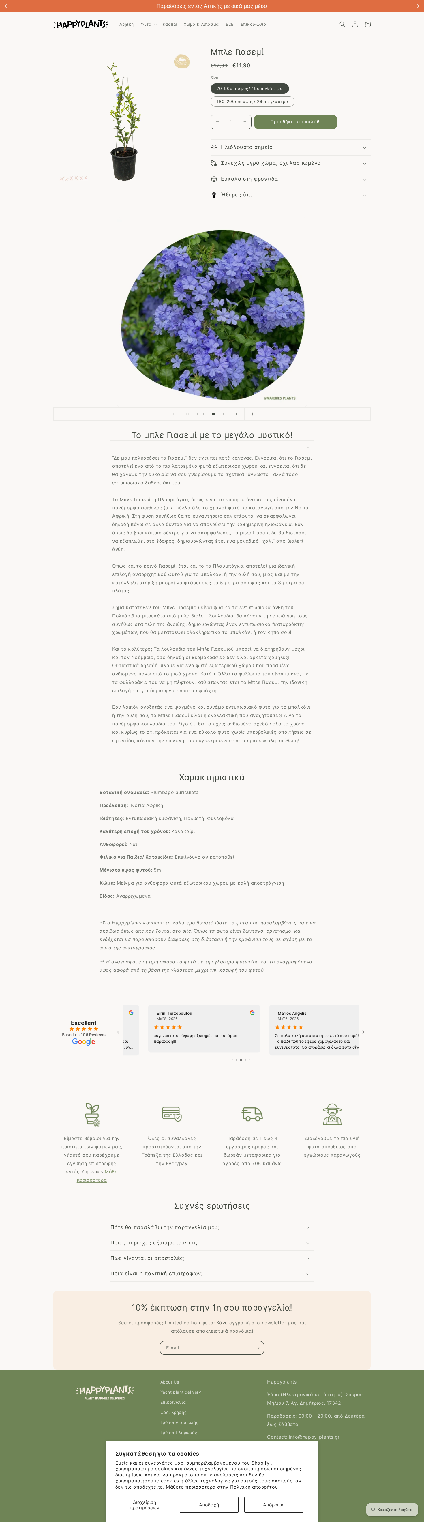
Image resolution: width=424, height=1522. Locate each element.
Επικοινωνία (173, 1402)
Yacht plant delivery (180, 1392)
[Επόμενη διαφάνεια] (236, 414)
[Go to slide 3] (236, 1060)
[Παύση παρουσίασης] (250, 414)
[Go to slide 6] (249, 1059)
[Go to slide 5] (245, 1060)
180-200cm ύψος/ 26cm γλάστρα (252, 101)
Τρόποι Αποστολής (179, 1422)
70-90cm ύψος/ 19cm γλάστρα (250, 88)
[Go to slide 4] (241, 1060)
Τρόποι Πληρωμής (178, 1432)
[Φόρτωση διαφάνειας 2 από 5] (196, 414)
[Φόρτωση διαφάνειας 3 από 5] (204, 414)
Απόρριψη (273, 1505)
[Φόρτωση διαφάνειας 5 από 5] (222, 414)
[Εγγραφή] (257, 1348)
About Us (169, 1381)
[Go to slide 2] (232, 1059)
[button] (148, 24)
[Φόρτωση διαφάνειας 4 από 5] (213, 414)
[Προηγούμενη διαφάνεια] (173, 414)
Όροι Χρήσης (173, 1412)
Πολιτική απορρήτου (254, 1487)
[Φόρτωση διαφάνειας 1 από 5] (187, 414)
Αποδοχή (209, 1505)
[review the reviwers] (228, 1013)
